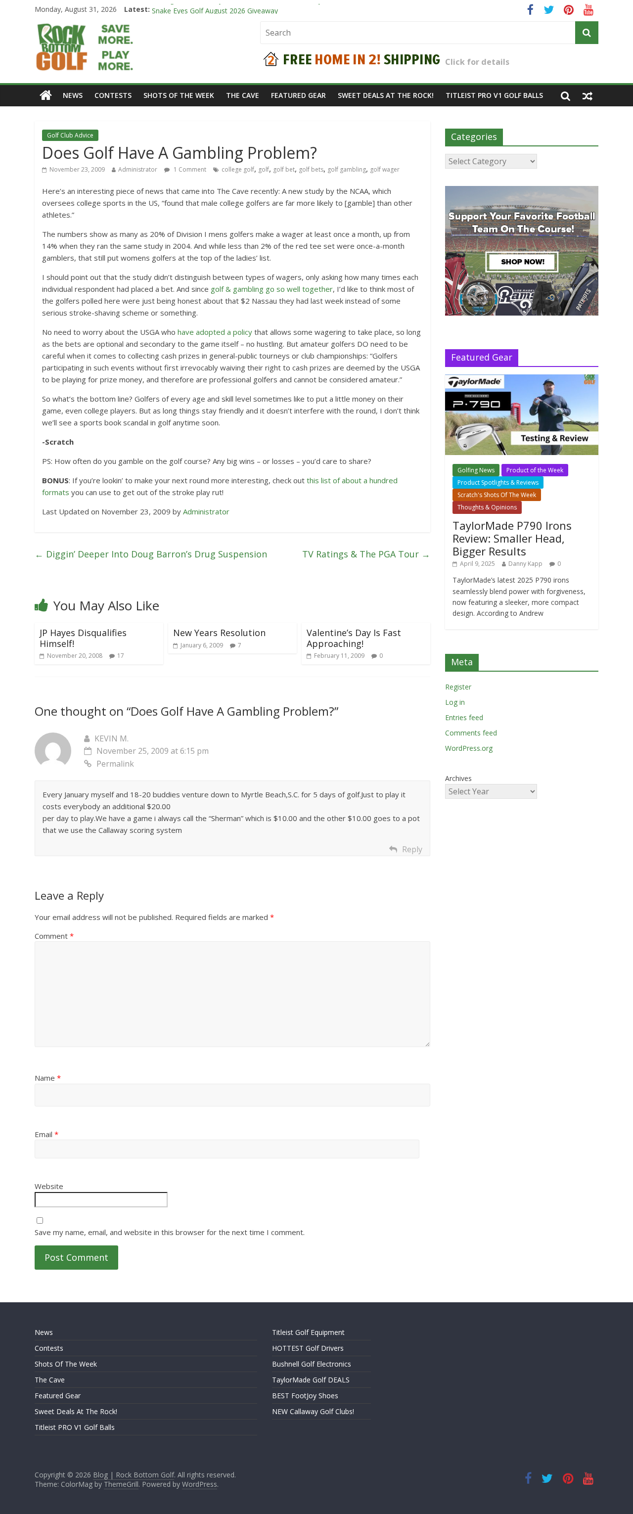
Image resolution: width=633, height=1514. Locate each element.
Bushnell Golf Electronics (311, 1364)
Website (49, 1186)
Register (458, 686)
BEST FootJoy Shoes (305, 1395)
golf (263, 169)
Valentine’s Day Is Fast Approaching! (354, 638)
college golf (238, 169)
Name (48, 1078)
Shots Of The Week (178, 95)
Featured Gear (298, 95)
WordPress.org (469, 748)
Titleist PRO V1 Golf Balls (494, 95)
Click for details (477, 61)
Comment (54, 936)
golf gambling (346, 169)
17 (120, 655)
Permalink (115, 763)
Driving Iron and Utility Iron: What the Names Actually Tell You (251, 9)
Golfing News (476, 470)
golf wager (385, 169)
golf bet (284, 169)
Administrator (137, 169)
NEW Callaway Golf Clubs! (313, 1411)
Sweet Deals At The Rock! (386, 95)
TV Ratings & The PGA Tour (366, 554)
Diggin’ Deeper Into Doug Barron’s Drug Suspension (151, 554)
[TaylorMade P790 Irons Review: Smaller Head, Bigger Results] (521, 379)
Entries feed (464, 717)
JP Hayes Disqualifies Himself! (83, 638)
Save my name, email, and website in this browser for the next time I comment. (170, 1232)
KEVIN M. (111, 738)
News (73, 95)
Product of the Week (534, 470)
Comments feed (471, 732)
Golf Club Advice (70, 135)
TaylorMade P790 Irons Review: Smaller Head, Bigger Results (512, 538)
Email (46, 1134)
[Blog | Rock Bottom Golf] (46, 95)
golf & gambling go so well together (272, 289)
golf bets (311, 169)
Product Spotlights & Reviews (498, 482)
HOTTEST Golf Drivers (308, 1348)
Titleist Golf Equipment (308, 1332)
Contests (113, 95)
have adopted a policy (215, 332)
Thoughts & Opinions (487, 507)
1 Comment (189, 169)
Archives (458, 778)
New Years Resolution (219, 633)
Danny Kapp (525, 563)
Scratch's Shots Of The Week (496, 495)
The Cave (242, 95)
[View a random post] (587, 95)
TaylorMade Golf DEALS (311, 1379)
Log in (455, 702)
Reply (412, 849)
